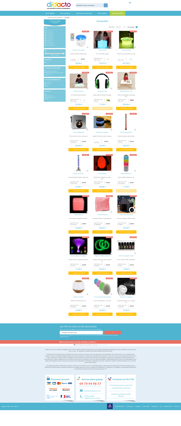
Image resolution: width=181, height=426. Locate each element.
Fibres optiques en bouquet (78, 256)
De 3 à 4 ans (50, 35)
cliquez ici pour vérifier (102, 345)
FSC (47, 86)
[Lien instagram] (115, 342)
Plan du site (177, 406)
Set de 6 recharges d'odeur (126, 256)
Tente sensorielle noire (126, 214)
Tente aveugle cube (78, 132)
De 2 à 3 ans (50, 34)
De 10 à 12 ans (50, 44)
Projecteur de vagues (79, 50)
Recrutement (155, 406)
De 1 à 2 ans (50, 32)
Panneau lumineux (79, 91)
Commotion (49, 96)
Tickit (48, 99)
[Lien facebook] (106, 342)
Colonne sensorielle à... (126, 132)
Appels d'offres (146, 406)
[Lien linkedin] (119, 342)
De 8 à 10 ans (50, 42)
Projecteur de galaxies (126, 297)
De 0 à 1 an (49, 31)
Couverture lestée (102, 214)
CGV (161, 406)
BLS (47, 94)
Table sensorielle (126, 50)
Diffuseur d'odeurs (78, 297)
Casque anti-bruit (102, 91)
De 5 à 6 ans (50, 39)
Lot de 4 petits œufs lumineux (102, 297)
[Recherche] (106, 5)
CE (47, 84)
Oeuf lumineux (102, 173)
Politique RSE (130, 406)
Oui (48, 62)
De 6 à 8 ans (50, 40)
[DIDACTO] (58, 5)
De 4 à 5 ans (50, 37)
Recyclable (49, 82)
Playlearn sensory (51, 97)
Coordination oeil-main (52, 71)
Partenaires (137, 406)
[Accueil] (44, 17)
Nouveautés (131, 27)
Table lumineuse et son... (126, 91)
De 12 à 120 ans (50, 45)
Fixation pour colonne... (102, 132)
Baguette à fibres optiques (102, 256)
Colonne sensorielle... (78, 173)
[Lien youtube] (110, 342)
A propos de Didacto (120, 406)
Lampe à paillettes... (126, 173)
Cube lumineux (102, 50)
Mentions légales (168, 406)
